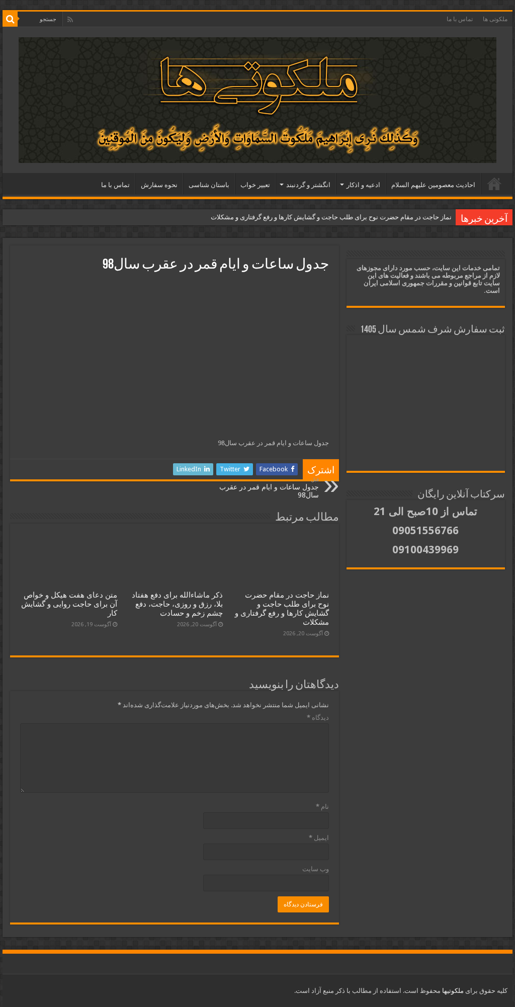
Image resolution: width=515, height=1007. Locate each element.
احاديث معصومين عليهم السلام (433, 185)
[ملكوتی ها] (257, 100)
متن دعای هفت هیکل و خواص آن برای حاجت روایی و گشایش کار (69, 604)
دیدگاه (318, 717)
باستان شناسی (209, 185)
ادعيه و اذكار (363, 185)
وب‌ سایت (315, 869)
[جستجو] (10, 19)
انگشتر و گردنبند (308, 185)
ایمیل (319, 838)
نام (322, 806)
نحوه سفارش (159, 185)
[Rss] (70, 20)
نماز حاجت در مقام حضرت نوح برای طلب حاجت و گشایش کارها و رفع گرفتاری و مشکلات (331, 217)
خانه (494, 183)
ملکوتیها (452, 990)
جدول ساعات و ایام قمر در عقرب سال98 (269, 487)
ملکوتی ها (495, 19)
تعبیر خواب (255, 185)
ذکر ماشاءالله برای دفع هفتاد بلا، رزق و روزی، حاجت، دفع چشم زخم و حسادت (177, 604)
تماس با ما (460, 19)
